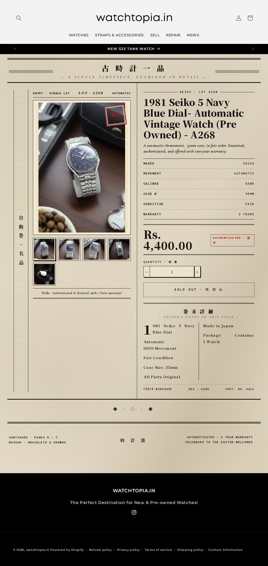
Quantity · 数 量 (160, 262)
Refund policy (100, 550)
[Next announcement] (253, 49)
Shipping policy (190, 550)
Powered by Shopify (67, 550)
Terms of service (158, 550)
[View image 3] (94, 249)
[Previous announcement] (15, 49)
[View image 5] (44, 274)
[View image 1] (44, 249)
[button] (19, 18)
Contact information (225, 550)
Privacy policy (128, 550)
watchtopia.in (37, 550)
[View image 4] (119, 249)
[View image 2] (69, 249)
